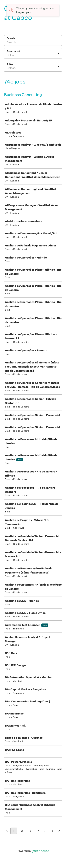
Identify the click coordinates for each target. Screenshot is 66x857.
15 (51, 830)
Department (13, 51)
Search (11, 38)
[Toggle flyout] (59, 54)
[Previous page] (7, 830)
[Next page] (59, 830)
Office (10, 64)
